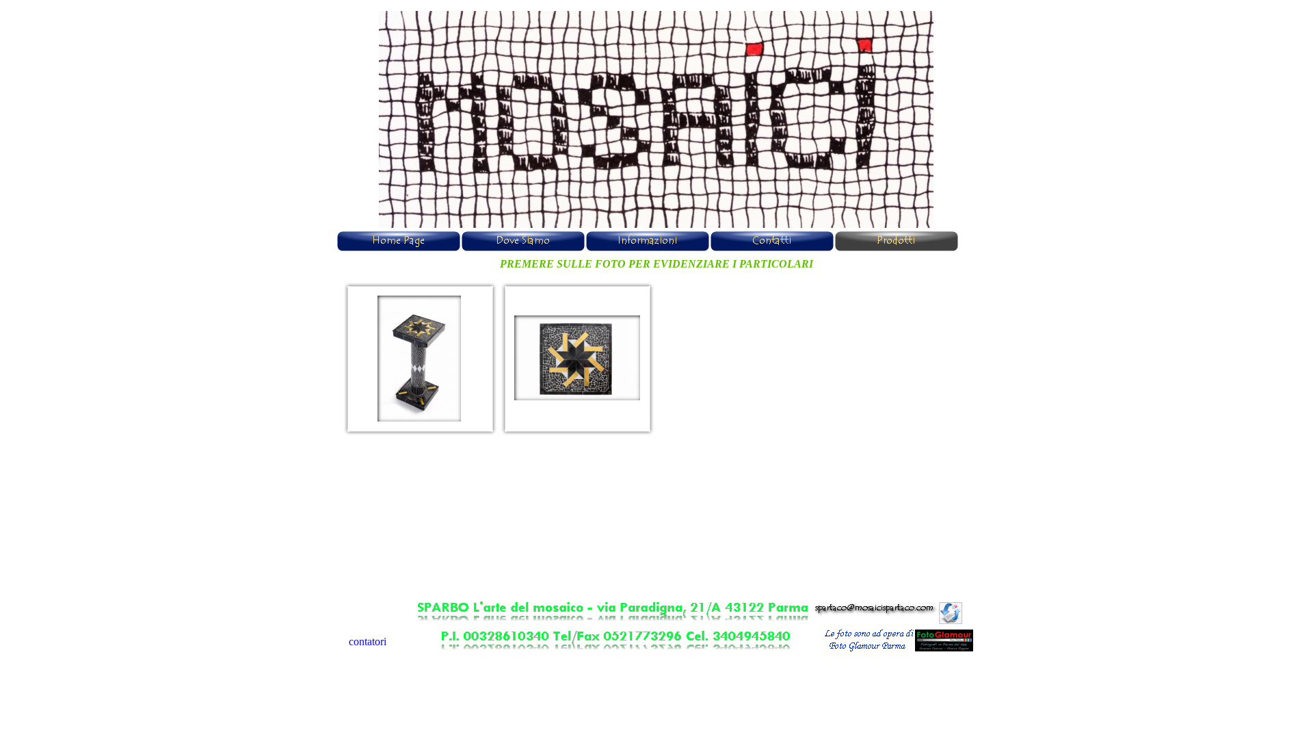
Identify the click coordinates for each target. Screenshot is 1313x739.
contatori (367, 641)
